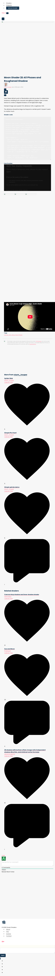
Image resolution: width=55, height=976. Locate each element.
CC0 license (38, 341)
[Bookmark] (6, 92)
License (8, 934)
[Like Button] (5, 89)
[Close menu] (0, 958)
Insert (3, 955)
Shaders (9, 3)
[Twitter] (3, 942)
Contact (9, 936)
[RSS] (2, 942)
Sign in (4, 13)
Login (3, 855)
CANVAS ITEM (8, 382)
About (8, 929)
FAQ (7, 932)
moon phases (18, 335)
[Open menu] (3, 19)
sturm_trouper (7, 87)
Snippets (9, 5)
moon (13, 335)
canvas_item (7, 335)
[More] (5, 95)
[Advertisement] (29, 360)
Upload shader (12, 8)
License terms (33, 344)
